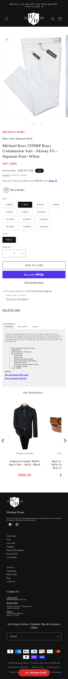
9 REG (26, 213)
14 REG (45, 220)
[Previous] (3, 441)
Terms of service (16, 672)
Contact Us (11, 581)
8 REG (11, 213)
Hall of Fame (12, 574)
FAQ (9, 539)
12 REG (29, 220)
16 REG (12, 227)
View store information (17, 299)
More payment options (34, 282)
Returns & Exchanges (15, 550)
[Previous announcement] (6, 5)
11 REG (12, 220)
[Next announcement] (62, 5)
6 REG (42, 205)
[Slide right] (41, 123)
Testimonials (11, 571)
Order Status (12, 536)
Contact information (53, 672)
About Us (10, 567)
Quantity (6, 247)
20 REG (46, 227)
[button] (6, 18)
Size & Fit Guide (11, 310)
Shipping (6, 175)
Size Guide (11, 543)
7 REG (57, 205)
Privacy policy (53, 667)
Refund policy (38, 667)
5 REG (25, 204)
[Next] (64, 441)
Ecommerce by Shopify (18, 667)
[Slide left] (26, 123)
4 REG (11, 205)
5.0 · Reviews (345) (35, 672)
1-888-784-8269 (12, 598)
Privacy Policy (12, 554)
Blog (8, 578)
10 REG (43, 213)
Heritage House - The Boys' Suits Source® (33, 663)
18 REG (29, 227)
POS (54, 663)
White (9, 239)
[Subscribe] (57, 636)
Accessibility (12, 557)
